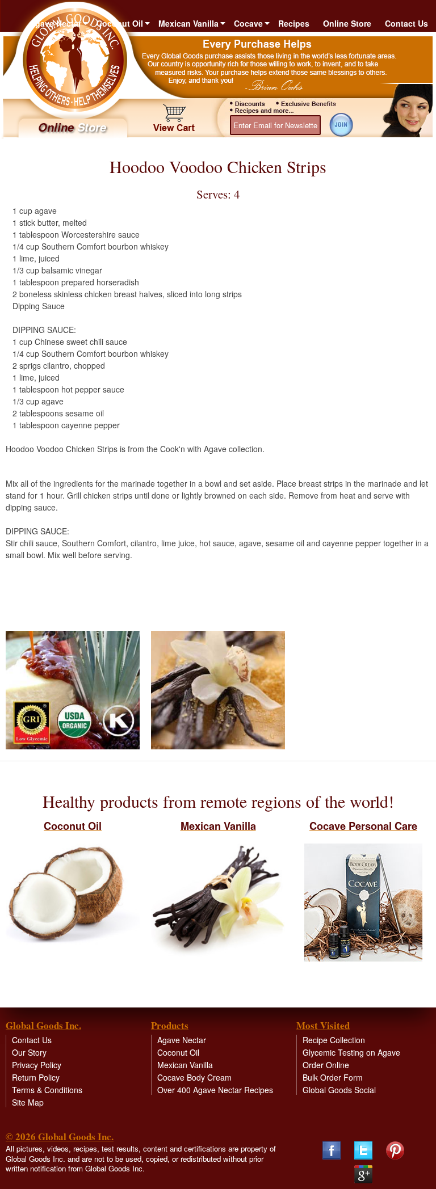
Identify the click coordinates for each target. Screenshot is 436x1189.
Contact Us (406, 23)
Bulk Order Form (333, 1077)
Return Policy (36, 1077)
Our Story (29, 1052)
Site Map (28, 1102)
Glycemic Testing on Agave (351, 1052)
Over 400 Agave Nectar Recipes (215, 1089)
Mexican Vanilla (188, 23)
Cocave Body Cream (194, 1077)
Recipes (293, 23)
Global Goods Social (339, 1089)
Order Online (326, 1064)
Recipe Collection (334, 1039)
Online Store (347, 23)
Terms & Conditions (47, 1089)
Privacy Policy (36, 1064)
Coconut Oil (120, 23)
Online (72, 127)
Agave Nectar (55, 23)
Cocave (248, 23)
